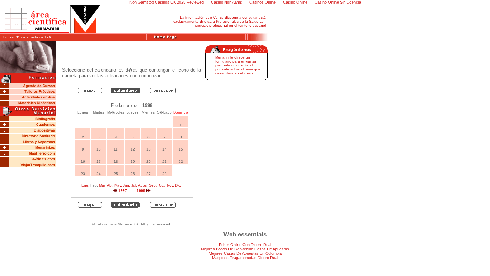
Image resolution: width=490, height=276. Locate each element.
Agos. (143, 185)
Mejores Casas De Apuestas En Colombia (245, 253)
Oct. (162, 185)
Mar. (102, 185)
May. (118, 185)
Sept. (153, 185)
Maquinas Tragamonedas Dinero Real (245, 258)
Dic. (178, 185)
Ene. (85, 185)
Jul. (134, 185)
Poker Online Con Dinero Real (245, 245)
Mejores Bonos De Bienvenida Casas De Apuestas (245, 249)
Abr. (110, 185)
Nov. (170, 185)
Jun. (126, 185)
